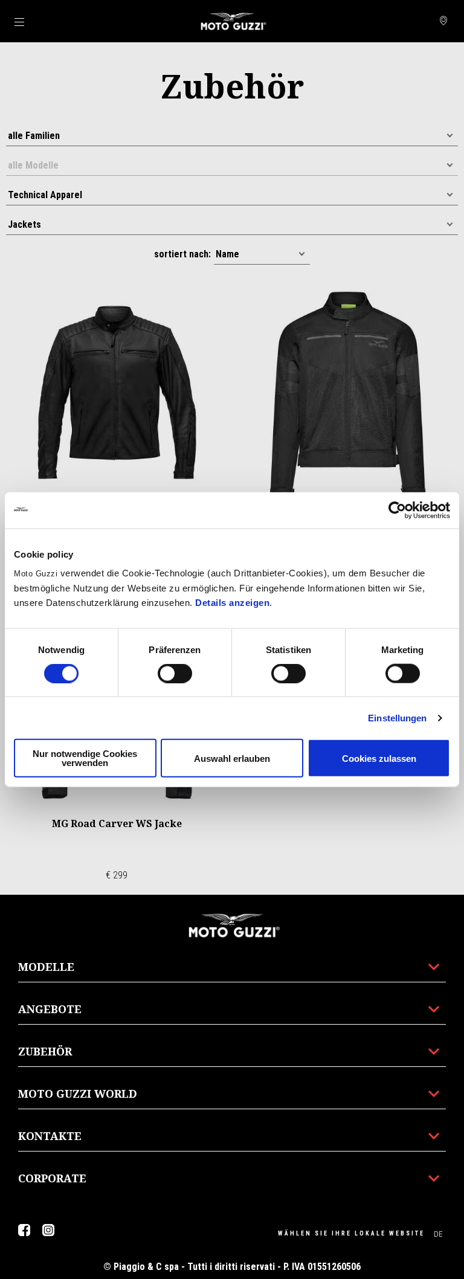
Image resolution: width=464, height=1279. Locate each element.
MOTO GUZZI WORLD (77, 1093)
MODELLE (46, 966)
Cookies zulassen (379, 758)
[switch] (175, 673)
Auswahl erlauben (232, 758)
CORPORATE (52, 1178)
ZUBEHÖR (45, 1051)
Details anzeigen (232, 603)
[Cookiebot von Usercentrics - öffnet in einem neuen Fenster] (397, 510)
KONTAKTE (50, 1136)
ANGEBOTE (50, 1009)
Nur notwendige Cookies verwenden (85, 758)
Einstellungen (397, 717)
